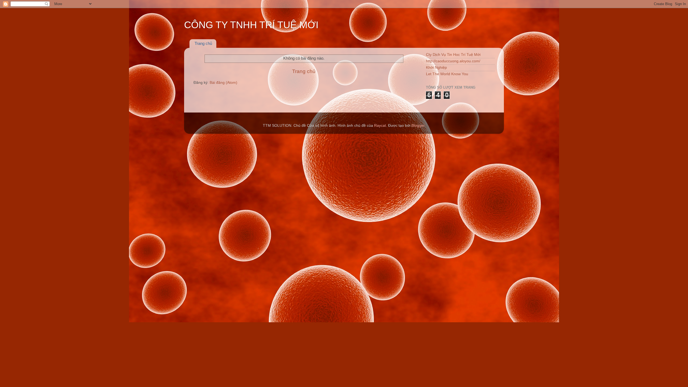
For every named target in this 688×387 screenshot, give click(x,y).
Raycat (380, 126)
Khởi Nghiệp (436, 68)
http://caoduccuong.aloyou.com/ (453, 61)
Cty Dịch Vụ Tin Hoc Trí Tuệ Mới (453, 55)
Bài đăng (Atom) (223, 83)
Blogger (417, 126)
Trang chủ (203, 43)
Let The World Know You (447, 74)
